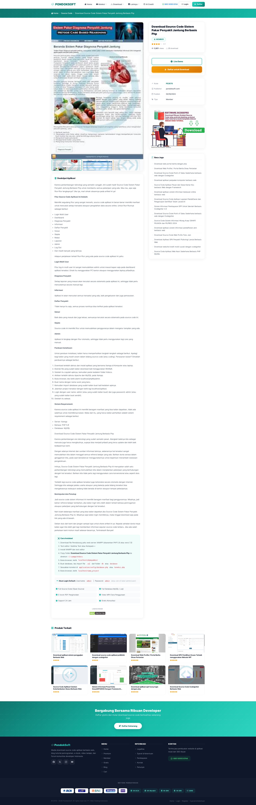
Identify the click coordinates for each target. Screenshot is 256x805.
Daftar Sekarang (129, 726)
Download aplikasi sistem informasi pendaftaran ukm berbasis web (175, 229)
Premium (107, 753)
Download (117, 4)
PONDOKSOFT (65, 4)
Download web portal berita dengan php (170, 164)
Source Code (66, 13)
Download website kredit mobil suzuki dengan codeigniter (177, 247)
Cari (105, 772)
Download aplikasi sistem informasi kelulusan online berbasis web (175, 193)
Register (185, 801)
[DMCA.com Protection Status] (97, 613)
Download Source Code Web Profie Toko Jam (172, 235)
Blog (105, 767)
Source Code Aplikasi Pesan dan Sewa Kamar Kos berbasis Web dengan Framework (174, 186)
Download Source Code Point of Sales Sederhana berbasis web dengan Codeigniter (177, 174)
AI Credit (150, 4)
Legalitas (140, 749)
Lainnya (134, 4)
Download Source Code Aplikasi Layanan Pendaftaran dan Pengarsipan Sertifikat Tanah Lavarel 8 (177, 200)
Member (107, 758)
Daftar (199, 4)
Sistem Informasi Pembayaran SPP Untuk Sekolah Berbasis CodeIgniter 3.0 (177, 207)
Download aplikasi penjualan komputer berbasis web (175, 180)
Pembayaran (142, 758)
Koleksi (102, 4)
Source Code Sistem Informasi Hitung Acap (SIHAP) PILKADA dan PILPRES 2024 (175, 222)
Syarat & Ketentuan (145, 753)
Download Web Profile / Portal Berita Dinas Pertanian (175, 168)
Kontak (140, 763)
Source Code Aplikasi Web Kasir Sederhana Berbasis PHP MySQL (177, 252)
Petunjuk (140, 767)
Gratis (106, 763)
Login (186, 4)
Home (89, 4)
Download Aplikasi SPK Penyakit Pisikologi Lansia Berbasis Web (177, 241)
